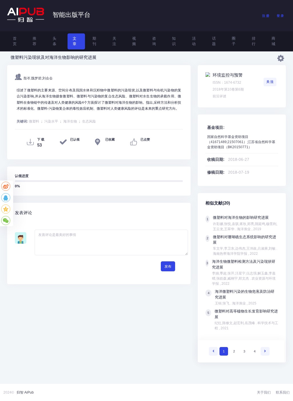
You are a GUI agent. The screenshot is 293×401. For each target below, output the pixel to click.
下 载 (40, 139)
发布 (168, 266)
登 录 (280, 15)
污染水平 (51, 121)
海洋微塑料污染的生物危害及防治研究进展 (244, 294)
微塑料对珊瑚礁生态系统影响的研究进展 (244, 239)
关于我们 (264, 392)
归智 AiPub (25, 392)
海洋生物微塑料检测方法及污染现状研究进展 (243, 264)
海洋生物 (70, 121)
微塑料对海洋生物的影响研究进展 (241, 217)
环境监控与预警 (228, 75)
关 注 (270, 81)
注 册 (265, 15)
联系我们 (283, 392)
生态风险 (89, 121)
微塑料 (34, 121)
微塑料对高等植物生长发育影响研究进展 (246, 314)
